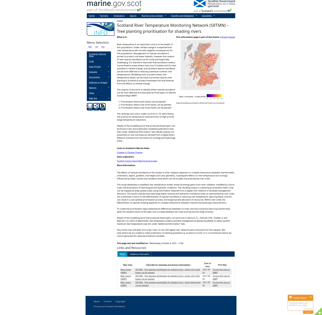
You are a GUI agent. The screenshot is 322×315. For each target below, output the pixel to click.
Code (91, 61)
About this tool (307, 308)
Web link (92, 98)
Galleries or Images (98, 82)
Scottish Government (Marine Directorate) (137, 161)
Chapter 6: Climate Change (129, 152)
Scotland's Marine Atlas (97, 55)
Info (96, 47)
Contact (108, 301)
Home (120, 20)
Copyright (120, 301)
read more (308, 312)
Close (311, 297)
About (97, 301)
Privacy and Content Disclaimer (109, 306)
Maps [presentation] (122, 254)
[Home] (114, 6)
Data (104, 47)
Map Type (127, 265)
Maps (90, 47)
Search (133, 15)
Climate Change (227, 37)
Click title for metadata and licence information (168, 265)
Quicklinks (206, 15)
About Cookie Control (290, 297)
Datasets (92, 72)
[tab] (122, 254)
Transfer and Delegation (181, 15)
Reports (91, 87)
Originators (119, 15)
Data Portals (94, 66)
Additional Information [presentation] (139, 254)
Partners (104, 15)
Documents (93, 77)
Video (91, 93)
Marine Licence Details (151, 15)
